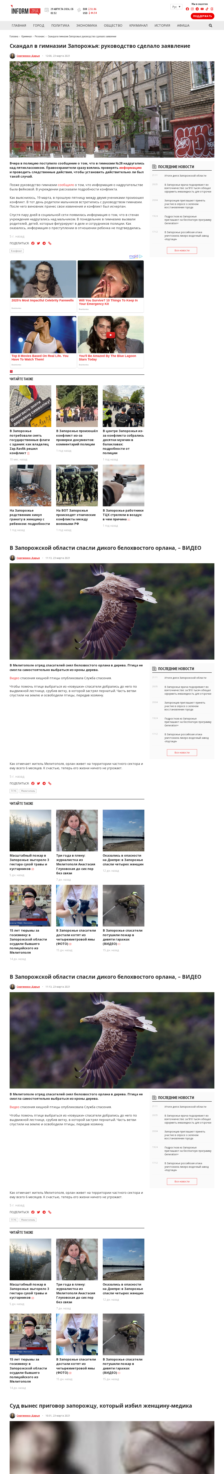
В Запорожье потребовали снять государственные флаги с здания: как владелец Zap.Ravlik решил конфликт (30, 442)
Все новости (182, 250)
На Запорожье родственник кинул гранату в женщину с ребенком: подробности (30, 517)
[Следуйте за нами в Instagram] (192, 9)
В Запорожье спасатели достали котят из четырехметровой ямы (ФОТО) (76, 937)
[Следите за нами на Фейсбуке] (187, 9)
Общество (113, 25)
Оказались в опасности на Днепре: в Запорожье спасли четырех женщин (123, 859)
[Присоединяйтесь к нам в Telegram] (197, 9)
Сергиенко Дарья (28, 55)
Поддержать (202, 16)
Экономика (86, 25)
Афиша (183, 25)
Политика (60, 25)
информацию (130, 168)
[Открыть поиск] (210, 25)
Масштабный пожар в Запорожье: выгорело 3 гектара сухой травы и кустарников (29, 862)
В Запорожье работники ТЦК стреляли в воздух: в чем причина (123, 514)
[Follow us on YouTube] (202, 9)
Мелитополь (28, 791)
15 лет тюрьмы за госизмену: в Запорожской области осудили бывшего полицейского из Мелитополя (28, 941)
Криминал (138, 25)
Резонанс (40, 36)
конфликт (16, 251)
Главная (19, 25)
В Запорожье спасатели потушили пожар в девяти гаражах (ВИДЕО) (122, 937)
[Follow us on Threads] (212, 9)
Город (38, 25)
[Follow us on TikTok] (207, 9)
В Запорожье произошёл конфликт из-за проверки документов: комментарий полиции (77, 437)
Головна (14, 36)
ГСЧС (14, 791)
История (162, 25)
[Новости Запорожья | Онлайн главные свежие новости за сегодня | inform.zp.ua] (25, 10)
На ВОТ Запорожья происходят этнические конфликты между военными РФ (76, 517)
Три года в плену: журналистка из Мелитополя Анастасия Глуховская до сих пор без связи (75, 864)
